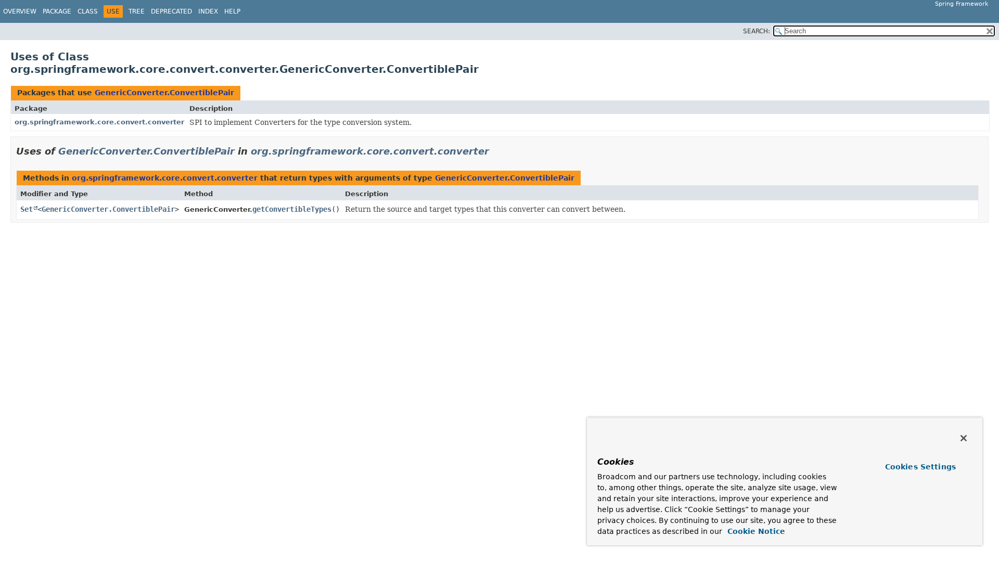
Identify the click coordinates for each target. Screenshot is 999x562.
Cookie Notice (755, 531)
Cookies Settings (920, 467)
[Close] (963, 438)
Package (57, 11)
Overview (19, 11)
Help (232, 11)
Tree (137, 11)
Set (26, 209)
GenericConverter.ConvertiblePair (164, 92)
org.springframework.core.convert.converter (99, 122)
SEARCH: (756, 31)
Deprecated (171, 11)
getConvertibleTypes (291, 209)
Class (88, 11)
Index (208, 11)
